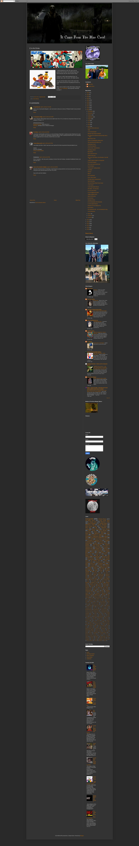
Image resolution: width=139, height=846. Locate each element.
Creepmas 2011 (98, 548)
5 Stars (99, 613)
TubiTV (86, 636)
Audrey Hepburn (94, 614)
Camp (101, 578)
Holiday (95, 532)
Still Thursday (93, 585)
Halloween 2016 (96, 602)
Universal (91, 636)
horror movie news (104, 520)
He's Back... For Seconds (93, 188)
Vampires (90, 605)
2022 (88, 96)
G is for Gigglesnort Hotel (93, 192)
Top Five (106, 633)
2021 (88, 98)
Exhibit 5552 (95, 300)
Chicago (93, 617)
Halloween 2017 (97, 594)
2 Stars (108, 597)
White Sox (94, 571)
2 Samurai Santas (96, 612)
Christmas (88, 532)
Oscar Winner (103, 604)
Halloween (104, 527)
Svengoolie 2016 (102, 563)
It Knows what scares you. (93, 128)
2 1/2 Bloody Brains (104, 610)
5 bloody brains (90, 559)
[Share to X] (52, 97)
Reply (34, 112)
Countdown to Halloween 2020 (93, 536)
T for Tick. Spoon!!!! (92, 146)
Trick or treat (105, 635)
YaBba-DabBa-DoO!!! (92, 194)
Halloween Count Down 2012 (95, 583)
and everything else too (92, 320)
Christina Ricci (99, 617)
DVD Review (90, 558)
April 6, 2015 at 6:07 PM (47, 143)
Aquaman (96, 578)
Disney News (101, 574)
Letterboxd (89, 658)
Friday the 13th (93, 579)
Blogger (82, 835)
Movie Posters (98, 547)
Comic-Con (96, 567)
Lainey (87, 529)
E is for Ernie (90, 198)
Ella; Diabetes (106, 578)
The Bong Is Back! (92, 149)
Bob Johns (90, 84)
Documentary (88, 568)
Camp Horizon (98, 586)
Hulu (109, 602)
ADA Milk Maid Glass (97, 321)
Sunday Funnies (103, 543)
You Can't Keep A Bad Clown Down (95, 183)
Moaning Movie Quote (89, 628)
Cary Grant (107, 616)
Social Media (89, 657)
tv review (106, 576)
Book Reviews (99, 559)
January (90, 217)
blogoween (99, 585)
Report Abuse (89, 233)
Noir (107, 628)
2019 (88, 102)
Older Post (78, 200)
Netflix (97, 558)
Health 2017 (98, 624)
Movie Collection (90, 655)
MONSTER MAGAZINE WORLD (94, 352)
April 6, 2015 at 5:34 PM (48, 116)
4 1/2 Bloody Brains (90, 598)
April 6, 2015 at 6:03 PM (44, 132)
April (89, 126)
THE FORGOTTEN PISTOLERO (100, 310)
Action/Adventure (88, 578)
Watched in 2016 (98, 533)
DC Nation (95, 618)
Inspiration (91, 625)
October (90, 115)
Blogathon (87, 582)
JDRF (96, 625)
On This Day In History (94, 604)
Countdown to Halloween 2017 (99, 534)
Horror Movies (106, 529)
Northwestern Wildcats (89, 629)
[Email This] (49, 97)
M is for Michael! (91, 175)
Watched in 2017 (100, 541)
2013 (88, 221)
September (90, 117)
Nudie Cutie (98, 629)
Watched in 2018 (90, 524)
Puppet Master (88, 590)
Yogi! (89, 129)
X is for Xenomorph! (92, 131)
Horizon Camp (104, 552)
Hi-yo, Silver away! (92, 177)
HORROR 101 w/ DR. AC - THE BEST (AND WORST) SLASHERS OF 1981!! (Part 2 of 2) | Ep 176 (100, 367)
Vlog (104, 605)
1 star (104, 597)
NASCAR (97, 628)
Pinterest (103, 629)
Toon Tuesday (100, 633)
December (90, 111)
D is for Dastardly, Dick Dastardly (95, 201)
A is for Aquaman (91, 211)
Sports (90, 632)
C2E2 (92, 586)
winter (105, 640)
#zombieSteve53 (96, 609)
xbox (92, 597)
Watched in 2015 (105, 522)
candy (92, 639)
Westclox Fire (89, 606)
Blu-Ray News (88, 553)
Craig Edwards (36, 107)
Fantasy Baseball (102, 601)
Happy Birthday (103, 602)
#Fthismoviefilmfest (98, 597)
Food (91, 570)
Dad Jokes (106, 618)
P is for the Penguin (92, 162)
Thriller (95, 633)
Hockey (104, 624)
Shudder (89, 567)
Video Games (91, 530)
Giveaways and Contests (97, 621)
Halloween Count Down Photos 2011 (93, 549)
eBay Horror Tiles (91, 138)
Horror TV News (92, 575)
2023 (88, 94)
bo (107, 637)
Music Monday (103, 530)
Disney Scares (104, 567)
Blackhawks (91, 601)
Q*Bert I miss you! (91, 155)
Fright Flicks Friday (104, 587)
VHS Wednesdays (96, 556)
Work (102, 590)
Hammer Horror (88, 589)
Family (95, 568)
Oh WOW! (90, 169)
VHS (98, 552)
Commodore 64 (88, 618)
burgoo (102, 595)
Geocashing (89, 621)
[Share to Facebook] (53, 97)
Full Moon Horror (90, 520)
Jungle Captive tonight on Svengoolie (96, 160)
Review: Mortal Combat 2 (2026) (99, 378)
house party (102, 608)
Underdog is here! (92, 144)
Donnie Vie (87, 620)
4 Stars (106, 571)
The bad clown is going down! (94, 179)
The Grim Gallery (91, 299)
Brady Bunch (101, 616)
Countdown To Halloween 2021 (101, 593)
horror (93, 551)
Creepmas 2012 (97, 553)
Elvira (88, 579)
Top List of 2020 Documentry (91, 635)
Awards (100, 614)
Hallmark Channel (88, 594)
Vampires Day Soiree (97, 605)
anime (97, 637)
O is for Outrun (91, 166)
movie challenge (90, 640)
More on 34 (100, 589)
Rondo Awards (101, 575)
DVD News (88, 527)
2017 (88, 105)
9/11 (103, 613)
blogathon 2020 (103, 637)
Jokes (107, 625)
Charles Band (100, 551)
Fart (94, 620)
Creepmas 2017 (98, 562)
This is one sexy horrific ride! (94, 164)
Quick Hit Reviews (92, 196)
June (89, 122)
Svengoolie (89, 519)
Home (55, 200)
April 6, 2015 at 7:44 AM (46, 107)
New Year (106, 589)
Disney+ (105, 553)
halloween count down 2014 (104, 639)
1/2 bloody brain (104, 609)
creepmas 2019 (88, 608)
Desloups (95, 289)
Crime (96, 601)
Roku (94, 590)
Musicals (104, 594)
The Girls (101, 576)
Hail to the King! (91, 181)
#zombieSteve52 (88, 609)
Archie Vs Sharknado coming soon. (95, 140)
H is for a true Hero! (92, 190)
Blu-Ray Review (97, 572)
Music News (91, 576)
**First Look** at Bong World (94, 168)
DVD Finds (102, 568)
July (89, 120)
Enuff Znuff (101, 582)
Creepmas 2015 (89, 562)
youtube (104, 585)
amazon (92, 637)
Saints (86, 632)
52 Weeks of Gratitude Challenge (102, 598)
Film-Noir (98, 620)
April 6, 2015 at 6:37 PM (44, 157)
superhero (100, 640)
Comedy (105, 560)
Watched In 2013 (96, 595)
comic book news (105, 606)
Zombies (87, 544)
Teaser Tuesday (96, 545)
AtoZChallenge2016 (97, 544)
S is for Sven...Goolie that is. (94, 148)
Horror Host (92, 563)
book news (98, 606)
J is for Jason (90, 185)
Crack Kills (94, 744)
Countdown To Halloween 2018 (95, 540)
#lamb (107, 608)
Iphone (94, 589)
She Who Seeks (90, 331)
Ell (91, 620)
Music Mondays (92, 523)
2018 (88, 104)
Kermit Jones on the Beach (98, 342)
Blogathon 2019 (94, 582)
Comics (91, 593)
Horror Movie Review (91, 526)
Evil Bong (96, 587)
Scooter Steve (91, 86)
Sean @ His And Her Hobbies (40, 167)
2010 (88, 227)
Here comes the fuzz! (92, 153)
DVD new (100, 618)
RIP (106, 541)
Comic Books (103, 526)
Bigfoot (90, 616)
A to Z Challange (63, 88)
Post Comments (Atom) (40, 202)
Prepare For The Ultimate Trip (94, 205)
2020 (88, 100)
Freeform (108, 620)
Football (103, 620)
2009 (88, 229)
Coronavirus (100, 564)
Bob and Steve (100, 555)
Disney (105, 548)
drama (96, 591)
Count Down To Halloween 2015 (99, 537)
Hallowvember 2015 (90, 624)
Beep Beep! (90, 151)
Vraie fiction (90, 288)
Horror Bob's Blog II (91, 377)
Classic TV (106, 617)
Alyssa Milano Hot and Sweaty (94, 798)
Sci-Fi (96, 576)
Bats (104, 614)
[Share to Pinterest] (55, 97)
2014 (88, 219)
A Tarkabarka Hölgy (37, 116)
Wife (94, 606)
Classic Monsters (102, 524)
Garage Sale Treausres (104, 566)
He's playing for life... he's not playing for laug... (98, 209)
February (90, 215)
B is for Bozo (90, 207)
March (89, 213)
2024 (88, 92)
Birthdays (95, 616)
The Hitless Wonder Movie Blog (94, 309)
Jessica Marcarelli (37, 143)
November (90, 113)
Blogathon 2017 (88, 572)
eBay (96, 639)
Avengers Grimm (91, 200)
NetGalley (103, 628)
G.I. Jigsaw (89, 341)
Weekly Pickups (89, 555)
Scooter (98, 590)
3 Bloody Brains (102, 519)
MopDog (35, 125)
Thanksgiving (95, 632)
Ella (96, 527)
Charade (88, 617)
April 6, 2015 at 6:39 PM (52, 167)
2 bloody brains (103, 523)
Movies (99, 579)
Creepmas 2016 (105, 556)
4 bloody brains (93, 522)
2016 (88, 107)
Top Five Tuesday (105, 558)
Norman (89, 171)
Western (96, 636)
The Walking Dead (95, 560)
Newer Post (32, 200)
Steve (101, 570)
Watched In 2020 (89, 539)
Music (96, 543)
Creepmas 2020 (93, 566)
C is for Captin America (93, 203)
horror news (95, 608)
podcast (95, 640)
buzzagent (87, 639)
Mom (87, 604)
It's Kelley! (35, 132)
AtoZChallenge (36, 98)
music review (101, 591)
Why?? (89, 173)
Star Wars (92, 552)
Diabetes (95, 574)
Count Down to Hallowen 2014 (103, 539)
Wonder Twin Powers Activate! (94, 133)
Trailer (100, 635)
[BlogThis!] (50, 97)
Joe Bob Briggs (101, 625)
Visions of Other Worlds (38, 150)
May (89, 124)
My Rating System (91, 653)
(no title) (94, 711)
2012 (88, 223)
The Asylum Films (106, 579)
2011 (88, 225)
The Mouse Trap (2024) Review (94, 668)
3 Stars (100, 571)
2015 (88, 109)
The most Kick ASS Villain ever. (94, 142)
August (89, 118)
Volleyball (108, 605)
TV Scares (92, 564)
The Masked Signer (103, 632)
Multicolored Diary (37, 124)
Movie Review (95, 529)
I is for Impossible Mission (93, 186)
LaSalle (96, 570)
